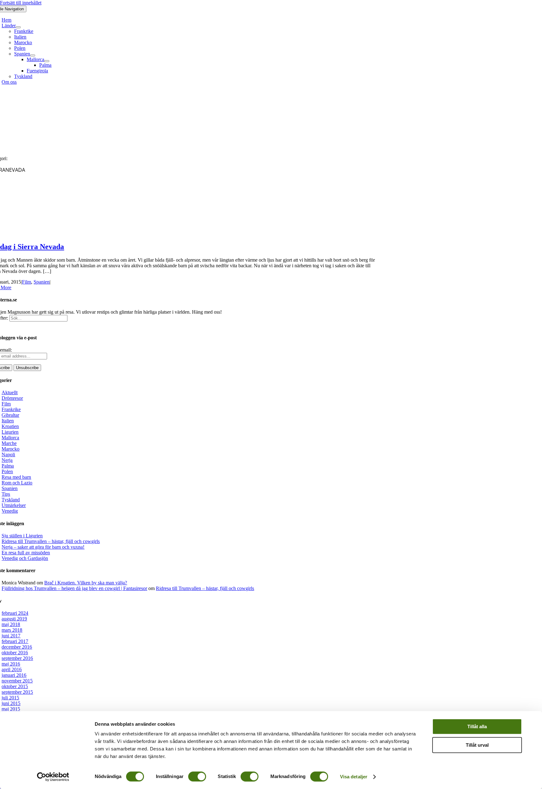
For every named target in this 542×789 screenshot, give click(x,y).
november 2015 (17, 680)
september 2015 (17, 692)
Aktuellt (10, 392)
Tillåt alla (477, 726)
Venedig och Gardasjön (25, 558)
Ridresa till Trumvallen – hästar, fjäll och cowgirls (51, 541)
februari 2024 (15, 613)
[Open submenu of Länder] (18, 27)
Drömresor (12, 398)
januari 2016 (14, 675)
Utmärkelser (14, 505)
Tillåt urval (477, 745)
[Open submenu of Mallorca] (46, 61)
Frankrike (11, 409)
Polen (7, 471)
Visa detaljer (353, 776)
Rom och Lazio (17, 482)
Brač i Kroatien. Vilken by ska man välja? (85, 582)
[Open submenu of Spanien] (32, 55)
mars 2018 (12, 630)
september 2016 (17, 658)
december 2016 (17, 647)
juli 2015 (10, 697)
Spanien (42, 282)
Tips (6, 494)
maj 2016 (11, 663)
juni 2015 (11, 703)
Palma (8, 465)
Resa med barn (16, 477)
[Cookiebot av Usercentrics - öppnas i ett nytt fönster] (53, 776)
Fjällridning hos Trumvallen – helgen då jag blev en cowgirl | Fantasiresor (74, 588)
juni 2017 (11, 635)
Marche (9, 443)
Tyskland (11, 499)
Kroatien (10, 426)
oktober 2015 (15, 686)
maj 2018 (11, 624)
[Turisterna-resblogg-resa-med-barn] (184, 147)
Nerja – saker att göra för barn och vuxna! (43, 547)
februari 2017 (15, 641)
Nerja (7, 460)
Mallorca (10, 437)
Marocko (10, 449)
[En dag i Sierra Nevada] (52, 233)
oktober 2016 (15, 652)
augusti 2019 (14, 618)
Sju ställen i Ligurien (22, 535)
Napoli (8, 454)
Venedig (10, 511)
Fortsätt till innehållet (20, 2)
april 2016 (12, 669)
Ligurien (10, 432)
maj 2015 (11, 709)
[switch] (197, 776)
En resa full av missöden (26, 552)
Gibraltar (10, 415)
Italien (8, 420)
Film (26, 282)
